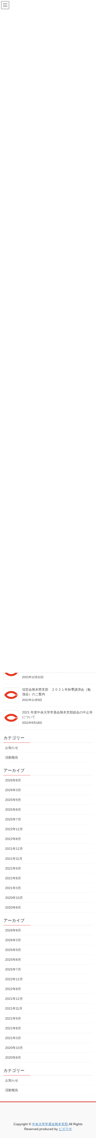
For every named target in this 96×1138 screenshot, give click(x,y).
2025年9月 (13, 800)
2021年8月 (13, 878)
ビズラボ (65, 1129)
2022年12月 (14, 829)
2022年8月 (13, 839)
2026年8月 (13, 780)
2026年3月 (13, 790)
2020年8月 (13, 907)
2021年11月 (13, 858)
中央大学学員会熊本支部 (50, 1124)
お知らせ (11, 748)
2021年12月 (14, 848)
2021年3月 (13, 888)
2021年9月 (13, 868)
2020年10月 (14, 898)
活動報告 (11, 757)
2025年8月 (13, 809)
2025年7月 (13, 819)
